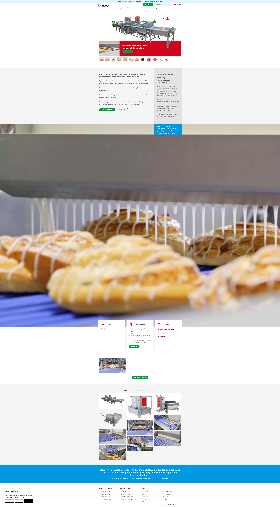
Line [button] (132, 390)
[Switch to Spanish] (177, 4)
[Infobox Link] (168, 129)
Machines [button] (140, 390)
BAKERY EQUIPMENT (106, 488)
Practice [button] (152, 390)
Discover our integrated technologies (153, 1)
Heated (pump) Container (166, 329)
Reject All (19, 501)
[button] (168, 329)
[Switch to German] (175, 4)
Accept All (28, 501)
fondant (112, 329)
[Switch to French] (180, 4)
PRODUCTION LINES (126, 488)
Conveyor (162, 336)
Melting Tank (163, 333)
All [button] (125, 390)
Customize (9, 501)
